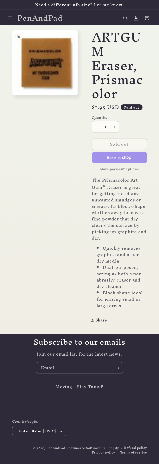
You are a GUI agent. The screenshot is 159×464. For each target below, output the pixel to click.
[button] (10, 18)
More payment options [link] (119, 169)
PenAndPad (55, 448)
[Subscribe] (117, 367)
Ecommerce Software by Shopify (92, 448)
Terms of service (133, 452)
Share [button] (101, 320)
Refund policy (135, 448)
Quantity (100, 117)
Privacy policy (103, 452)
